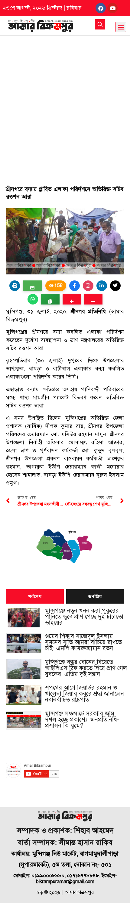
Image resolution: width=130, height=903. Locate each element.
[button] (120, 27)
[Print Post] (14, 285)
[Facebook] (101, 8)
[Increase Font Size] (72, 299)
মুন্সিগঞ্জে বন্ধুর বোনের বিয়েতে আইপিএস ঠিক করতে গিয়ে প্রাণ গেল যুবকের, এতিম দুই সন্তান (86, 668)
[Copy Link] (50, 299)
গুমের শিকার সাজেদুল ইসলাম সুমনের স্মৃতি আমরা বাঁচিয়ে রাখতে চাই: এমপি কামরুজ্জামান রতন (83, 642)
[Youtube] (112, 8)
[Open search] (100, 24)
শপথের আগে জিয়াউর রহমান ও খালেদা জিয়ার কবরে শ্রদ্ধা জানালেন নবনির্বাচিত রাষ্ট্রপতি (84, 694)
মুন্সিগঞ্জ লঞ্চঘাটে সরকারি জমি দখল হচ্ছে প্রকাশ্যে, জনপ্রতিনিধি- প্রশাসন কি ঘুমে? (82, 720)
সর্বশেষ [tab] (35, 597)
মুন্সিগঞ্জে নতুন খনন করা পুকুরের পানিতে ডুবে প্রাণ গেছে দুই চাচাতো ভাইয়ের (84, 617)
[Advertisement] (65, 103)
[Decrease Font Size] (93, 299)
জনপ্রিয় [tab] (95, 597)
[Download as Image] (32, 285)
